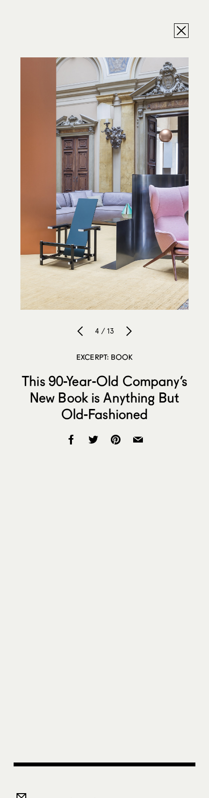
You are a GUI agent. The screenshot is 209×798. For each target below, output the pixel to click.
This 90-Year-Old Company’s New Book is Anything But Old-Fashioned (104, 397)
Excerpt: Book (104, 357)
